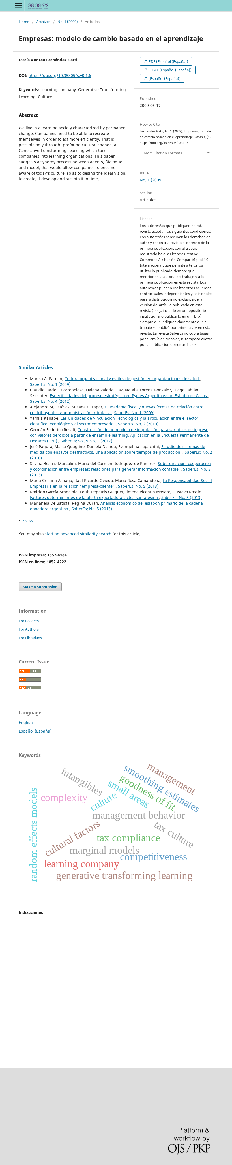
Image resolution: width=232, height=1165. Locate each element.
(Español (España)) (164, 78)
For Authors (29, 629)
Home (24, 21)
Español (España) (35, 731)
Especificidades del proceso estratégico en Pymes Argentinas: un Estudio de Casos (129, 395)
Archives (43, 21)
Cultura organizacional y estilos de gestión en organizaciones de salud (132, 378)
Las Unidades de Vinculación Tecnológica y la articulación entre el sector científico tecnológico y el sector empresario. (114, 421)
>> (31, 521)
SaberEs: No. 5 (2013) (138, 486)
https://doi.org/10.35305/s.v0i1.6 (60, 75)
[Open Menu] (18, 5)
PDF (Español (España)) (168, 61)
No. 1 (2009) (67, 21)
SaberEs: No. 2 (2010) (138, 424)
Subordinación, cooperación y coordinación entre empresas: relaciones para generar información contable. (120, 466)
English (26, 722)
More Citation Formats (163, 152)
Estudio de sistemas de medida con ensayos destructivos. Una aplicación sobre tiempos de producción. (117, 449)
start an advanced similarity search (78, 533)
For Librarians (30, 637)
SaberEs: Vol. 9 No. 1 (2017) (86, 441)
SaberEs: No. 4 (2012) (50, 401)
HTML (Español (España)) (170, 69)
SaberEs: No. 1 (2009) (50, 384)
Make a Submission (40, 586)
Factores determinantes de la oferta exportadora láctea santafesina (94, 497)
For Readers (29, 620)
